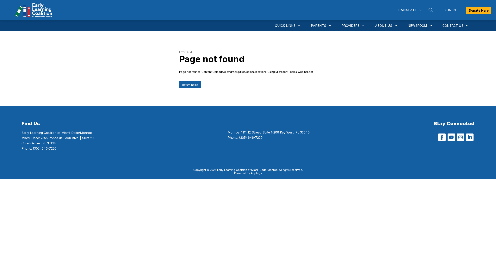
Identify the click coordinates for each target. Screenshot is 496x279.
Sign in (449, 10)
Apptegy (256, 173)
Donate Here (479, 10)
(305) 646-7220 (44, 148)
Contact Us (453, 26)
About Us (383, 26)
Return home (190, 84)
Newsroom (417, 26)
